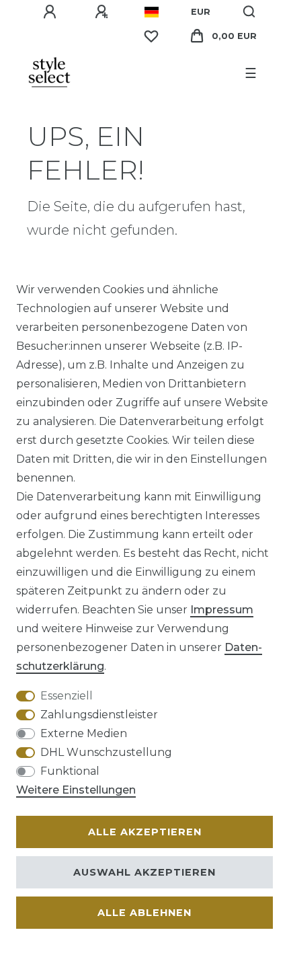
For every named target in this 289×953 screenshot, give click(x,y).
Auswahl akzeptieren (144, 872)
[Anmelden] (52, 12)
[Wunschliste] (151, 36)
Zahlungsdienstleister (99, 714)
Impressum (221, 609)
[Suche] (249, 12)
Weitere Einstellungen (76, 790)
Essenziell (66, 695)
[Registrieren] (103, 12)
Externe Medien (83, 733)
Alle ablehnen (144, 913)
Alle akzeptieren (145, 832)
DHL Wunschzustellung (106, 752)
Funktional (69, 771)
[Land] (151, 12)
